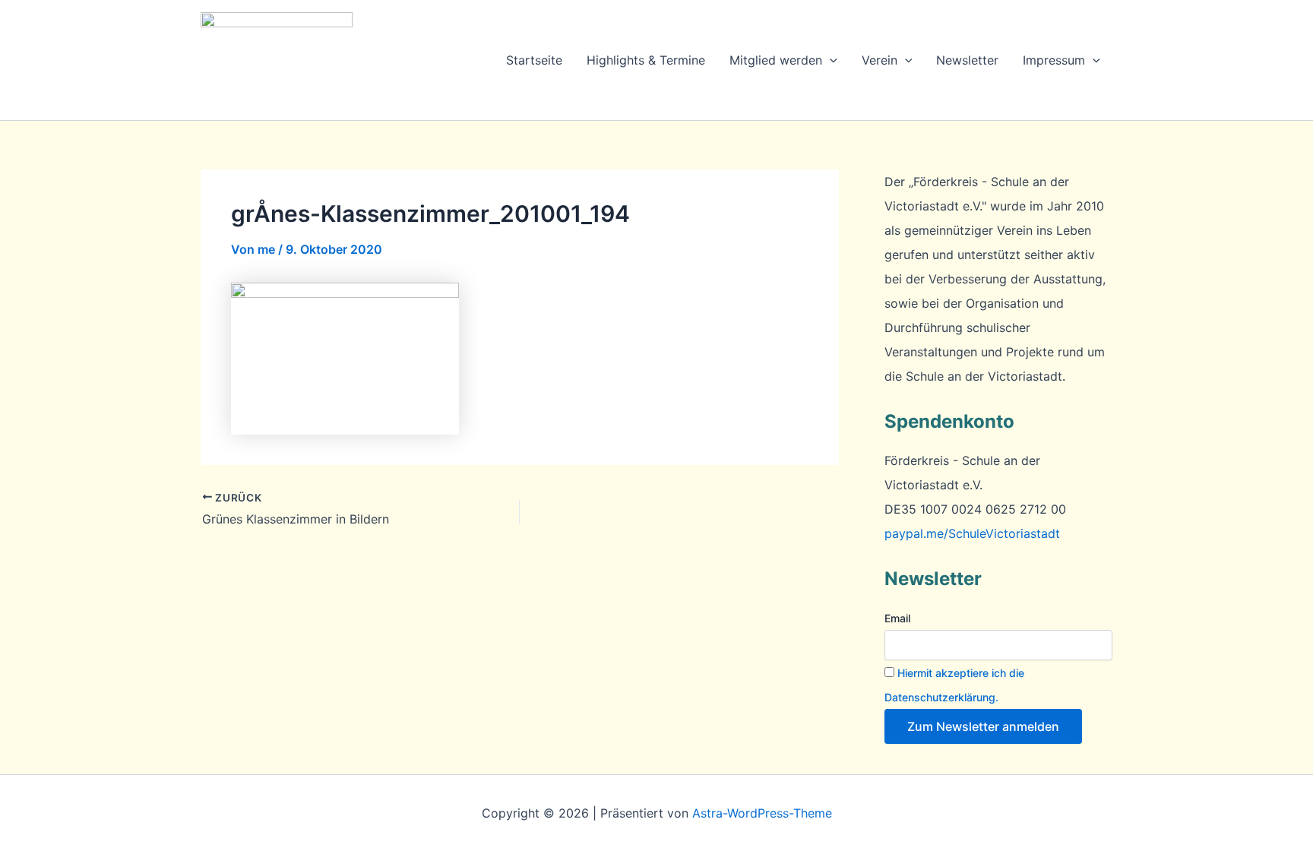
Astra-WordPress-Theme (762, 813)
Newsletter (967, 60)
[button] (829, 60)
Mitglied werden (775, 60)
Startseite (534, 60)
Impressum (1054, 60)
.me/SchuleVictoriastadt (972, 533)
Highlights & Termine (646, 60)
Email (897, 618)
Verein (879, 60)
